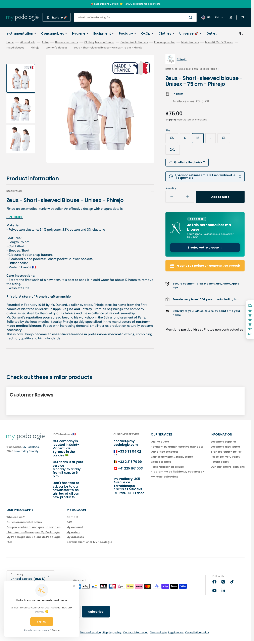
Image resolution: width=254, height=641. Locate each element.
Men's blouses (190, 42)
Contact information (135, 632)
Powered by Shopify (26, 451)
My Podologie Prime (164, 477)
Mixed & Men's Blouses (219, 42)
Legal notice (176, 632)
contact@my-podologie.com (125, 443)
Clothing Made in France (99, 42)
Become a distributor (225, 447)
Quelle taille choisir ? (189, 162)
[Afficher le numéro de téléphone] (241, 33)
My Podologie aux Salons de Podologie (33, 537)
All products (27, 42)
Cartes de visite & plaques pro (172, 457)
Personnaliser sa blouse (167, 467)
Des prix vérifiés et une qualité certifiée (33, 527)
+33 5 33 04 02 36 (127, 453)
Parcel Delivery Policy (225, 457)
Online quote (160, 442)
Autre (45, 42)
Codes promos (161, 462)
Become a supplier (223, 442)
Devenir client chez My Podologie (89, 542)
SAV (69, 522)
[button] (241, 17)
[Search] (191, 17)
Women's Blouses (56, 47)
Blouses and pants (66, 42)
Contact (72, 517)
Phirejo (35, 47)
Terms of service (90, 632)
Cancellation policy (197, 632)
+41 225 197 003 (130, 468)
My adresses (75, 537)
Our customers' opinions (228, 467)
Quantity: (171, 188)
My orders (73, 532)
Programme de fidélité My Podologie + (178, 472)
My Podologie (30, 447)
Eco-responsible (164, 42)
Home (10, 42)
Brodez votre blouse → (205, 248)
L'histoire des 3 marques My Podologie (33, 532)
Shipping (171, 119)
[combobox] (135, 17)
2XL (175, 151)
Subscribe (96, 612)
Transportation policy (226, 452)
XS (174, 139)
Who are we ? (15, 517)
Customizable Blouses (134, 42)
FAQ (9, 542)
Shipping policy (111, 632)
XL (226, 139)
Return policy (220, 462)
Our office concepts (164, 452)
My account (74, 527)
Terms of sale (158, 632)
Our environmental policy (24, 522)
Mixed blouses (15, 47)
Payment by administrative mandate (177, 447)
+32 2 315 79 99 (130, 461)
